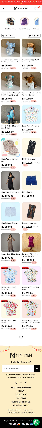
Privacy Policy (28, 410)
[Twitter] (25, 383)
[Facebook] (21, 383)
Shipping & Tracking (28, 412)
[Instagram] (16, 383)
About (21, 391)
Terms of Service (21, 402)
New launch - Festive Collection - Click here (22, 1)
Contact (21, 398)
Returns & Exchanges (14, 412)
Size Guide (21, 395)
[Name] (37, 368)
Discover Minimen (21, 387)
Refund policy (21, 405)
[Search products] (35, 8)
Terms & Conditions (14, 410)
